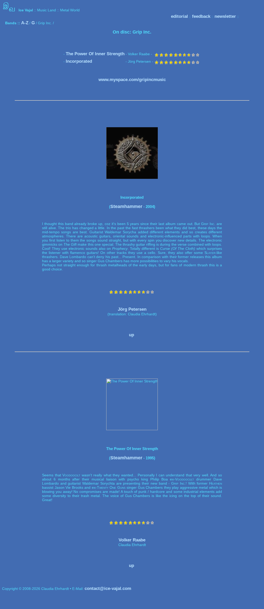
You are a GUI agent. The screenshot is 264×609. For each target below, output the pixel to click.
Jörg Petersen (132, 309)
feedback (201, 16)
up (131, 334)
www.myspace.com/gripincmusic (132, 79)
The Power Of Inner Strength (95, 53)
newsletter (225, 16)
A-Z (24, 22)
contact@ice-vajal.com (108, 588)
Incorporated (79, 61)
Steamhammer (126, 206)
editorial (179, 16)
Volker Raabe (132, 540)
